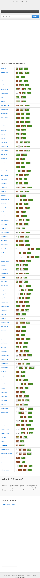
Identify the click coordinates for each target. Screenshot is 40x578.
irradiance (4, 400)
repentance (4, 273)
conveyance (4, 113)
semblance (4, 216)
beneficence (4, 285)
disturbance (4, 244)
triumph (3, 314)
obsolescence (5, 449)
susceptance (5, 105)
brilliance (3, 330)
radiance (3, 404)
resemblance (5, 150)
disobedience (5, 421)
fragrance (4, 154)
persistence (4, 339)
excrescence (5, 322)
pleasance (4, 457)
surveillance (4, 163)
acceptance (4, 109)
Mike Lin (9, 575)
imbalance (4, 388)
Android (19, 1)
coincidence (4, 384)
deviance (4, 277)
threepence (4, 326)
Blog (27, 1)
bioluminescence (6, 257)
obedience (4, 416)
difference (4, 445)
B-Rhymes (15, 6)
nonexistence (5, 355)
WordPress (22, 577)
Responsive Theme (31, 575)
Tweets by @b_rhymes (8, 504)
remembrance (5, 208)
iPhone (14, 1)
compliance (4, 89)
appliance (4, 85)
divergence (4, 425)
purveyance (4, 117)
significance (4, 298)
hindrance (4, 212)
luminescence (5, 253)
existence (4, 351)
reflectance (4, 72)
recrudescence (5, 466)
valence (3, 167)
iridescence (4, 236)
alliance (3, 81)
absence (3, 318)
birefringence (5, 199)
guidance (4, 130)
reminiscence (5, 232)
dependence (5, 175)
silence (3, 97)
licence (3, 134)
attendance (4, 396)
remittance (4, 281)
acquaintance (5, 261)
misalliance (4, 93)
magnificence (5, 294)
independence (5, 171)
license (3, 138)
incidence (4, 380)
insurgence (4, 302)
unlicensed (4, 142)
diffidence (4, 265)
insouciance (4, 363)
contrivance (4, 126)
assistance (4, 343)
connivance (4, 122)
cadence (3, 228)
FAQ (23, 1)
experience (4, 412)
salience (3, 437)
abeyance (4, 179)
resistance (4, 203)
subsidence (4, 310)
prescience (4, 359)
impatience (4, 146)
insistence (4, 224)
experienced (4, 408)
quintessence (5, 306)
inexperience (5, 433)
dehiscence (4, 183)
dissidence (4, 269)
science (3, 77)
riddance (3, 441)
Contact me (14, 575)
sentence (4, 371)
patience (3, 195)
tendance (4, 392)
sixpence (3, 101)
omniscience (5, 220)
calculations (4, 367)
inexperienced (5, 429)
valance (3, 335)
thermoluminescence (7, 248)
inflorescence (5, 470)
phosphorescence (6, 453)
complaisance (5, 187)
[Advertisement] (20, 41)
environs (3, 191)
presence (4, 462)
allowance (4, 240)
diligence (3, 347)
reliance (3, 68)
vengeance (4, 376)
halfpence (4, 158)
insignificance (5, 289)
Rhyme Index (21, 575)
